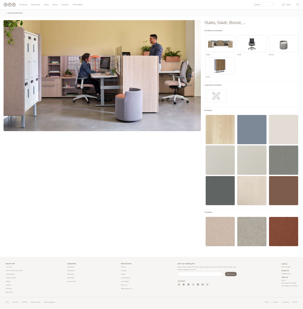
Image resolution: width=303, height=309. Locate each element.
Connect (65, 5)
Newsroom (9, 292)
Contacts (9, 288)
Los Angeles (125, 281)
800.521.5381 (285, 267)
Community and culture (14, 270)
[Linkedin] (188, 284)
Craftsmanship (11, 278)
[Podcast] (207, 284)
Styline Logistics (49, 302)
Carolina (15, 302)
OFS (7, 302)
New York (124, 285)
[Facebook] (183, 284)
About (55, 5)
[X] (193, 284)
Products (23, 5)
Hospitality (71, 278)
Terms (267, 302)
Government (71, 281)
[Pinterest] (197, 284)
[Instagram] (179, 284)
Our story (9, 267)
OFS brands (77, 5)
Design (8, 281)
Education (70, 274)
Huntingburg (125, 278)
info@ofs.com (286, 274)
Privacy (275, 302)
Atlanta (123, 267)
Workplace (70, 267)
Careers (8, 285)
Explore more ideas (15, 13)
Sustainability (10, 274)
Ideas (46, 5)
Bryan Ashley (35, 302)
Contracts (285, 302)
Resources (35, 5)
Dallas (123, 274)
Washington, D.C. (127, 288)
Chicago (124, 270)
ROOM (24, 302)
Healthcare (71, 270)
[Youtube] (202, 284)
